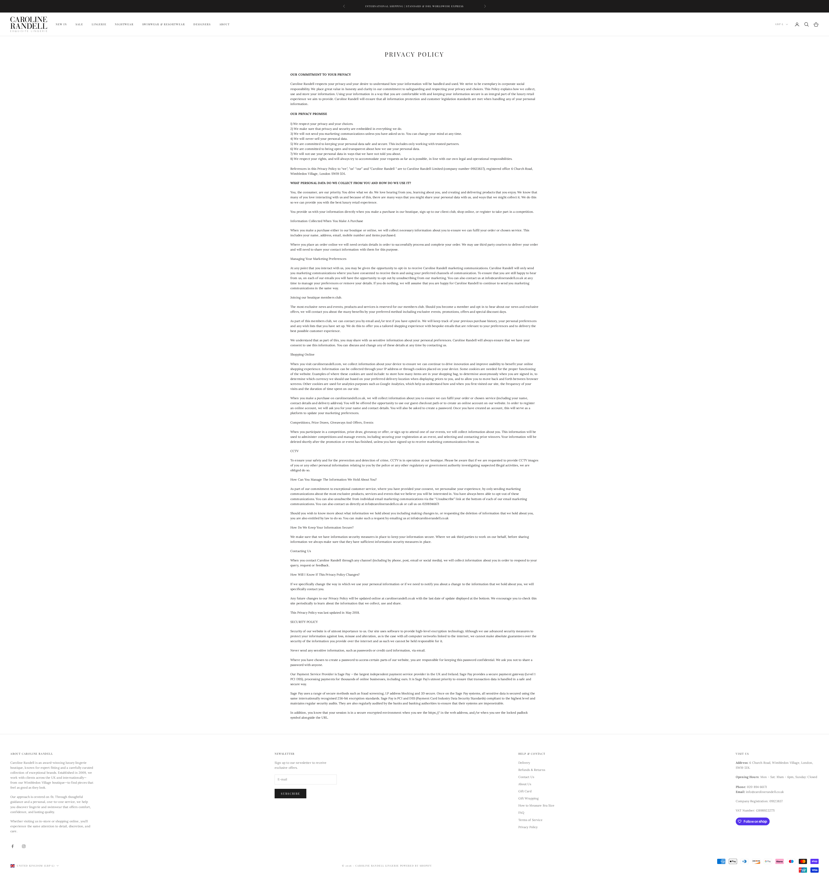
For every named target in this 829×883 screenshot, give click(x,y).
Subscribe (290, 793)
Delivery (524, 763)
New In (61, 24)
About (224, 24)
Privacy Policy (528, 827)
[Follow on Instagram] (24, 846)
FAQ (521, 813)
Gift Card (525, 791)
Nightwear (124, 24)
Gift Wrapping (528, 798)
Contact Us (526, 777)
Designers (201, 24)
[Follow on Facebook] (12, 846)
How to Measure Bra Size (536, 805)
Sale (79, 24)
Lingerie (99, 24)
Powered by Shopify (416, 865)
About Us (524, 784)
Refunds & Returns (531, 770)
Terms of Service (530, 820)
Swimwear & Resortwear (163, 24)
